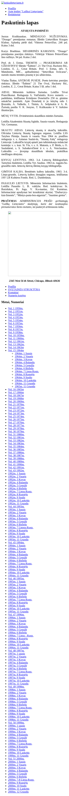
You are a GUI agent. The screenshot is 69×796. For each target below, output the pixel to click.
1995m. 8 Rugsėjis (18, 602)
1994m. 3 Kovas (17, 551)
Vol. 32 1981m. (16, 437)
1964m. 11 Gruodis (25, 383)
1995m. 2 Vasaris (17, 584)
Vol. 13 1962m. (16, 344)
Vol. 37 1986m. (16, 452)
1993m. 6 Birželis (17, 524)
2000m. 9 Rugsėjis (18, 782)
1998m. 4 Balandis (18, 698)
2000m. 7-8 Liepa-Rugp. (21, 779)
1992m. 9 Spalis (16, 497)
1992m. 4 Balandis (18, 482)
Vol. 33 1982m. (16, 440)
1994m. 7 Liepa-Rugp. (20, 563)
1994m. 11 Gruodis (18, 575)
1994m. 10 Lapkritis (18, 572)
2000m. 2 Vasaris (17, 764)
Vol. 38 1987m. (16, 455)
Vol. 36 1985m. (16, 449)
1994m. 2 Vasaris (17, 548)
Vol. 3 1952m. (15, 314)
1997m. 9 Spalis (16, 677)
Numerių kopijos (17, 295)
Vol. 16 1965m (16, 389)
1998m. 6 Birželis (17, 704)
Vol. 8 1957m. (15, 329)
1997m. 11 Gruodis (18, 683)
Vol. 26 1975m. (16, 419)
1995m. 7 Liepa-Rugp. (20, 599)
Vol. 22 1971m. (16, 407)
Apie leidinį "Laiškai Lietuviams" (26, 11)
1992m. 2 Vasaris (17, 476)
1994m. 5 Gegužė (17, 557)
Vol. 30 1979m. (16, 431)
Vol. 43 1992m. (16, 470)
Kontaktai (13, 292)
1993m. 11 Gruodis (18, 539)
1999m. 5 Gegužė (17, 737)
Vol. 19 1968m (16, 398)
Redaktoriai (14, 14)
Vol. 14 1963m (16, 347)
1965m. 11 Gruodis (25, 386)
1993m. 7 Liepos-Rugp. (20, 527)
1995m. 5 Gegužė (17, 593)
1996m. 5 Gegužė (17, 629)
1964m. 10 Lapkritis (25, 380)
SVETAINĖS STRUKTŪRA (24, 289)
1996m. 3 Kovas (17, 623)
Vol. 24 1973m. (16, 413)
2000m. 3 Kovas (17, 767)
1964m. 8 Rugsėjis (24, 374)
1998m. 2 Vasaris (17, 692)
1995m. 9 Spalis (16, 605)
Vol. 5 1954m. (15, 320)
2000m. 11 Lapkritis (18, 788)
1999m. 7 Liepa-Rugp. (20, 743)
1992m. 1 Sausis (16, 473)
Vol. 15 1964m (16, 350)
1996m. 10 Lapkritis (18, 644)
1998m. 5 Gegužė (17, 701)
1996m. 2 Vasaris (17, 620)
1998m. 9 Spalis (16, 713)
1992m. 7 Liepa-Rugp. (20, 491)
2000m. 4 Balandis (18, 770)
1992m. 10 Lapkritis (18, 500)
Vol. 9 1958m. (15, 332)
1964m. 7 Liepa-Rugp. (27, 371)
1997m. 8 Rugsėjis (18, 674)
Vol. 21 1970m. (16, 404)
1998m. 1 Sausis (16, 689)
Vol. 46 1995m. (16, 578)
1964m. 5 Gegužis (24, 365)
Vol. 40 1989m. (16, 461)
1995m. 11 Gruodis (18, 611)
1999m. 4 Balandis (18, 734)
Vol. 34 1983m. (16, 443)
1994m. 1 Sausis (16, 545)
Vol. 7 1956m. (15, 326)
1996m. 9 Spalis (16, 641)
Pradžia (12, 8)
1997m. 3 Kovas (17, 659)
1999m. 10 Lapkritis (18, 752)
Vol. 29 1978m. (16, 428)
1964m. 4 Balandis (25, 362)
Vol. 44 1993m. (16, 506)
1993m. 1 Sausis (16, 509)
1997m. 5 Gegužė (17, 665)
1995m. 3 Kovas (17, 587)
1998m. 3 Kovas (17, 695)
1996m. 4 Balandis (18, 626)
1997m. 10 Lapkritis (18, 680)
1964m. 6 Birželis (24, 368)
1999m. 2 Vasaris (17, 728)
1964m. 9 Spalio (23, 377)
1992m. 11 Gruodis (18, 503)
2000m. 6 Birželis (17, 776)
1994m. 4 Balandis (18, 554)
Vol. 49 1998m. (16, 686)
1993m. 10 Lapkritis (18, 536)
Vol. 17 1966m (16, 392)
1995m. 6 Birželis (17, 596)
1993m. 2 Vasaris (17, 512)
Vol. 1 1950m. (15, 308)
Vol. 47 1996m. (16, 614)
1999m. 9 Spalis (16, 749)
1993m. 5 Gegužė (17, 521)
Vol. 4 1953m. (15, 317)
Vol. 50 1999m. (16, 722)
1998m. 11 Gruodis (18, 719)
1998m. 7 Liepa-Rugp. (20, 707)
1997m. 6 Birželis (17, 668)
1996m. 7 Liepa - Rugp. (20, 635)
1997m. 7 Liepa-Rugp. (20, 671)
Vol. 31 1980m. (16, 434)
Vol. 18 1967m (16, 395)
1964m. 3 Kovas (23, 359)
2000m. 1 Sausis (16, 761)
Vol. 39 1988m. (16, 458)
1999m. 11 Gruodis (18, 755)
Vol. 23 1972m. (16, 410)
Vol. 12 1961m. (16, 341)
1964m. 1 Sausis (23, 353)
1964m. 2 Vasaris (24, 356)
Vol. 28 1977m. (16, 425)
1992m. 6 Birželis (17, 488)
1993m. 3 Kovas (17, 515)
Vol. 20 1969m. (16, 401)
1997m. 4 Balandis (18, 662)
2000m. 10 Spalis (17, 785)
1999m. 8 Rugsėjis (18, 746)
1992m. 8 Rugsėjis (18, 494)
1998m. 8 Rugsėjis (18, 710)
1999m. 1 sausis (16, 725)
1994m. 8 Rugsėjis (18, 566)
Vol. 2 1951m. (15, 311)
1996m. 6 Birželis (17, 632)
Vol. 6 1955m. (15, 323)
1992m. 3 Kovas (17, 479)
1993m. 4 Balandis (18, 518)
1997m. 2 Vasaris (17, 656)
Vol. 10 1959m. (16, 335)
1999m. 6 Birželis (17, 740)
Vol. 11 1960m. (16, 338)
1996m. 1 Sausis (16, 617)
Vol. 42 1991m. (16, 467)
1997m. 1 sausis (16, 653)
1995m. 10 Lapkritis (18, 608)
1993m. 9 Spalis (16, 533)
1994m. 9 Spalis (16, 569)
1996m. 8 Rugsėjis (18, 638)
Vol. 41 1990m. (16, 464)
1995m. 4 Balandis (18, 590)
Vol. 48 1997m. (16, 650)
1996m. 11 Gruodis (18, 647)
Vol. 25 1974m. (16, 416)
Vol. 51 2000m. (16, 758)
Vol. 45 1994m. (16, 542)
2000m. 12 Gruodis (18, 791)
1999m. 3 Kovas (17, 731)
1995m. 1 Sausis (16, 581)
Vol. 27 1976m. (16, 422)
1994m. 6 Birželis (17, 560)
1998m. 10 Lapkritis (18, 716)
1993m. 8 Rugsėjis (18, 530)
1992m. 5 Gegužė (17, 485)
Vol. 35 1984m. (16, 446)
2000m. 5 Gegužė (17, 773)
